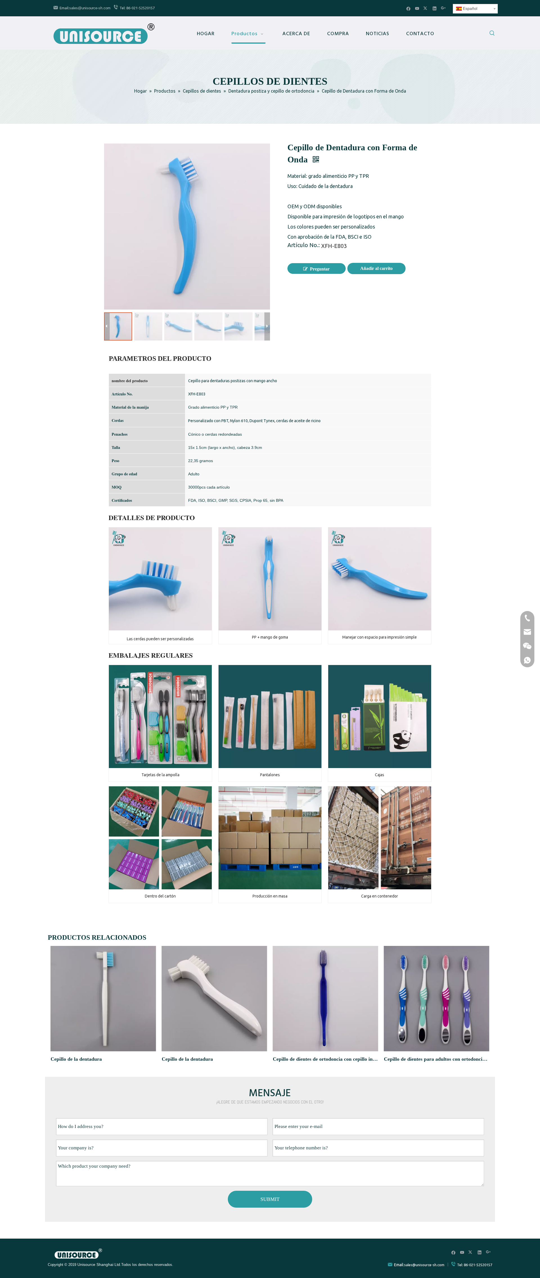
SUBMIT (270, 1199)
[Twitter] (425, 8)
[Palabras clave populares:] (492, 34)
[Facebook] (408, 8)
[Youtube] (417, 8)
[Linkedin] (434, 8)
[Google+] (443, 8)
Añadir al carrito (376, 268)
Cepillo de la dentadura (76, 1059)
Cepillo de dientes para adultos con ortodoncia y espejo (436, 1059)
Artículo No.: (303, 245)
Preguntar (320, 269)
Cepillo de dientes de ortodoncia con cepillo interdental (325, 1059)
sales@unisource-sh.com (90, 8)
